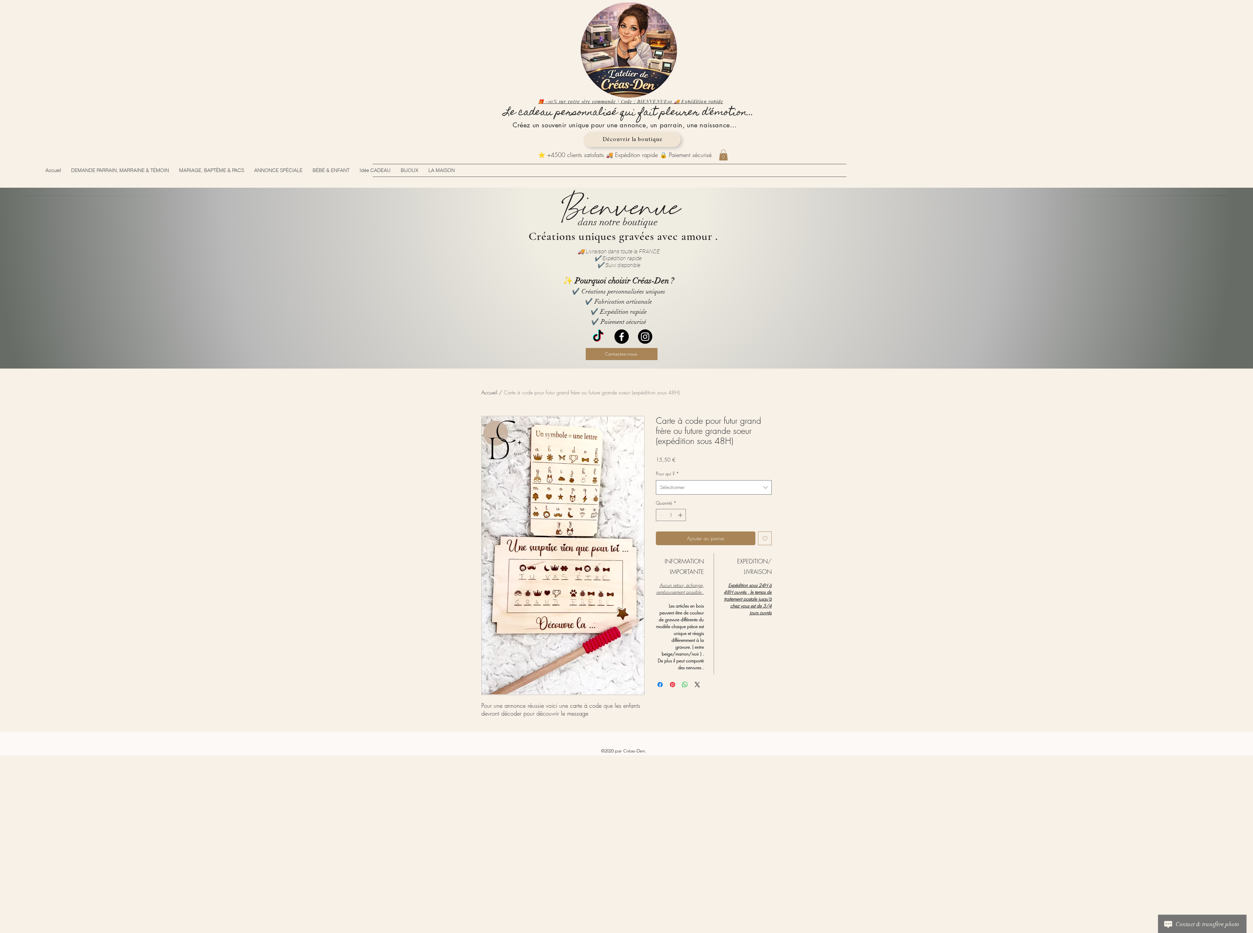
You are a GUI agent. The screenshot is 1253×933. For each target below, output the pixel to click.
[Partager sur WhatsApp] (685, 684)
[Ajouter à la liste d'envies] (765, 538)
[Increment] (681, 515)
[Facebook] (621, 336)
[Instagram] (645, 336)
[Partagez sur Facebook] (660, 684)
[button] (723, 155)
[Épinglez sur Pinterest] (672, 684)
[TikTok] (598, 336)
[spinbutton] (671, 515)
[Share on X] (697, 684)
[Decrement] (661, 515)
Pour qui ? (667, 473)
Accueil (489, 392)
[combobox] (714, 487)
